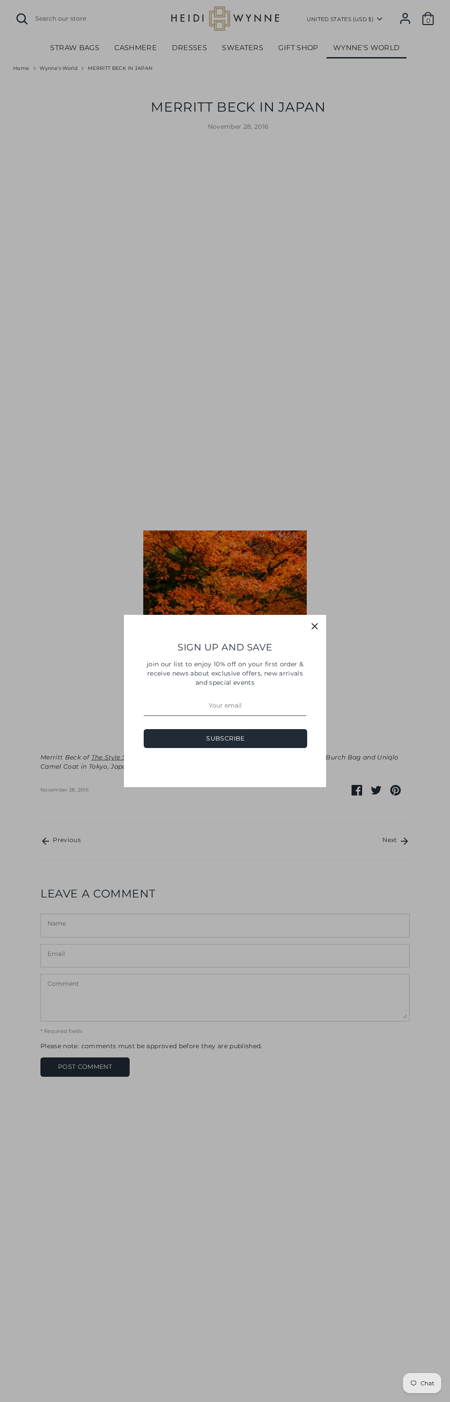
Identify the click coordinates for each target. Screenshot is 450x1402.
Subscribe (225, 738)
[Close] (314, 626)
